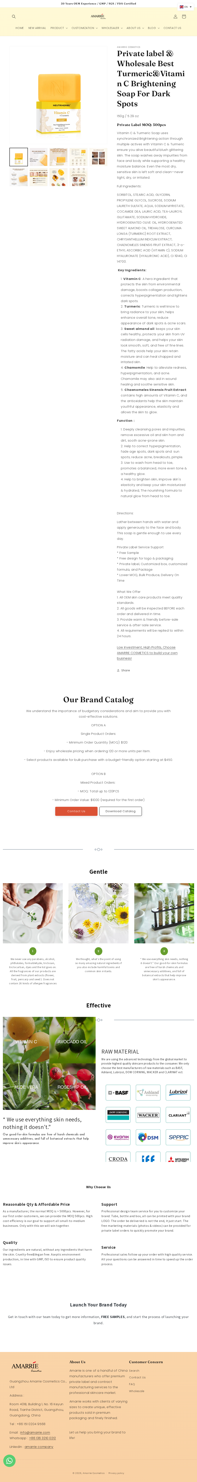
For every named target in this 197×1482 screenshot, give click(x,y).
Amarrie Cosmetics (94, 1473)
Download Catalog (121, 811)
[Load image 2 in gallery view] (39, 157)
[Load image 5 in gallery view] (98, 157)
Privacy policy (116, 1473)
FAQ (132, 1384)
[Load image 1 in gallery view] (19, 157)
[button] (14, 16)
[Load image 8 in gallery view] (58, 177)
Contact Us (76, 811)
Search (134, 1371)
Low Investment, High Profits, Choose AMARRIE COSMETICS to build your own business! (147, 653)
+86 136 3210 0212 (42, 1438)
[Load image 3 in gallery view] (58, 157)
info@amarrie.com (35, 1432)
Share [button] (125, 670)
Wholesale (136, 1391)
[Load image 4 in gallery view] (78, 157)
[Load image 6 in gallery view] (19, 177)
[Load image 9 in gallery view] (78, 177)
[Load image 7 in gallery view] (39, 177)
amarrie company (39, 1447)
